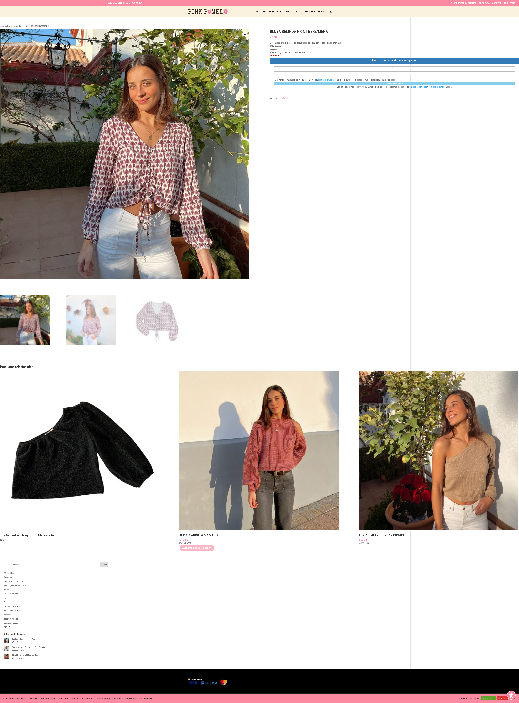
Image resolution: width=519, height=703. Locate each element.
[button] (244, 33)
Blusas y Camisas (11, 594)
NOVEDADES (9, 573)
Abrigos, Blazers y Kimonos (15, 585)
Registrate (310, 12)
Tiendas (288, 12)
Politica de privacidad (418, 87)
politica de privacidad (326, 80)
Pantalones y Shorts (12, 610)
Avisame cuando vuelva (394, 84)
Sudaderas (8, 615)
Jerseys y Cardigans (12, 606)
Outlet (298, 12)
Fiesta (6, 602)
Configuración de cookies (469, 698)
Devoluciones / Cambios (463, 3)
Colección (273, 12)
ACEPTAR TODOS (489, 698)
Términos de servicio (437, 87)
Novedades (261, 12)
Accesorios (8, 577)
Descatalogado (19, 26)
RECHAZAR (502, 698)
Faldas (6, 598)
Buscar (104, 565)
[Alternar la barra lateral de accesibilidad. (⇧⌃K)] (511, 695)
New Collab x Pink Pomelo (14, 581)
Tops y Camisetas (11, 619)
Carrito (496, 3)
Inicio (2, 26)
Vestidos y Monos (11, 623)
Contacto (322, 12)
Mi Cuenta (484, 3)
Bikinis (7, 590)
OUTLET (7, 627)
